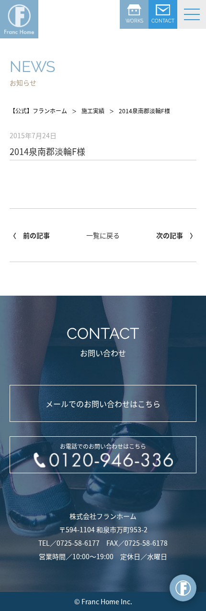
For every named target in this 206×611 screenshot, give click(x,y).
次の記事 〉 (176, 235)
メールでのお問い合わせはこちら (103, 403)
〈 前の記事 (30, 235)
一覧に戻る (103, 235)
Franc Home (100, 601)
